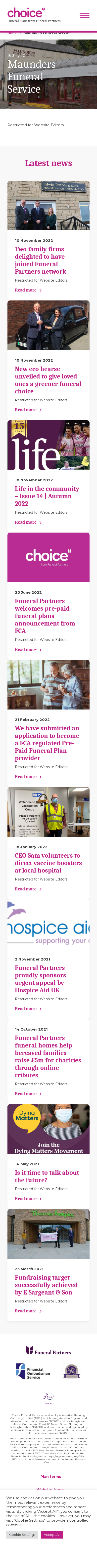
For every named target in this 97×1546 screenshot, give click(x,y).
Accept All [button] (52, 1535)
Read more (26, 290)
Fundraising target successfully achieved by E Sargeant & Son (46, 1285)
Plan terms (51, 1476)
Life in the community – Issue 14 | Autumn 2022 (47, 496)
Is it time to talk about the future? (47, 1176)
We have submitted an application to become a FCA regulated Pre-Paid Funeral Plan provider (47, 743)
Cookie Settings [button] (22, 1535)
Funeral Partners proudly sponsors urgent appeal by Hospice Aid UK (40, 979)
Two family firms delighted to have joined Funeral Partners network (40, 260)
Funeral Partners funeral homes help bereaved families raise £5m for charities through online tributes (48, 1056)
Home (12, 33)
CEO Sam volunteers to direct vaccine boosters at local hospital (48, 863)
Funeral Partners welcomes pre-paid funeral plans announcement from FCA (45, 616)
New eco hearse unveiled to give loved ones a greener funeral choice (48, 380)
